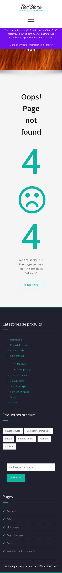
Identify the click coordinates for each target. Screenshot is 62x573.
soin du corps (17, 380)
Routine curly (17, 350)
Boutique (11, 511)
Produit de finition (19, 345)
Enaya (8, 438)
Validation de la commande (21, 551)
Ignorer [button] (49, 44)
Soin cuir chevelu (19, 375)
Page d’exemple (15, 535)
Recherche (16, 477)
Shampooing (23, 369)
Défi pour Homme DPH (38, 430)
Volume (14, 402)
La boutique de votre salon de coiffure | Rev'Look (31, 566)
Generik (44, 438)
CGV (9, 519)
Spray (13, 397)
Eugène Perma (26, 438)
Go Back (33, 285)
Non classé (16, 339)
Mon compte (13, 527)
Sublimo (9, 446)
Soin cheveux (17, 355)
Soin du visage (18, 386)
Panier (10, 543)
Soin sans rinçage (19, 391)
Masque (21, 363)
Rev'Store (31, 7)
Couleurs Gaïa (12, 430)
